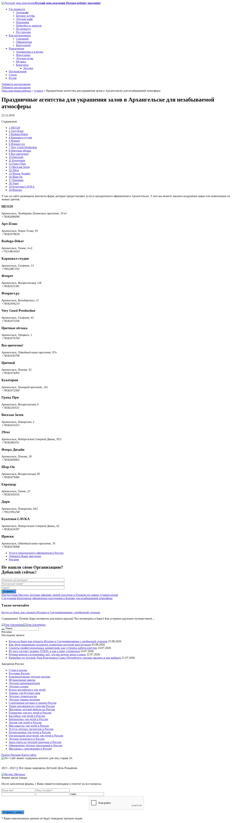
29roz (14, 170)
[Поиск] (2, 629)
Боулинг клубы (25, 15)
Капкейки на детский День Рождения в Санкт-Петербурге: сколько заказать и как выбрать (65, 657)
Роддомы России (19, 673)
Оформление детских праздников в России (35, 745)
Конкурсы (22, 64)
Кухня (12, 78)
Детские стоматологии (23, 696)
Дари (14, 183)
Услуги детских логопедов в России (31, 729)
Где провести (17, 9)
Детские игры (24, 58)
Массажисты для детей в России (29, 725)
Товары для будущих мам (24, 693)
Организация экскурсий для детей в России (36, 735)
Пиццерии (22, 22)
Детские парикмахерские (24, 683)
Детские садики (18, 686)
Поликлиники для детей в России (30, 732)
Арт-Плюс (16, 130)
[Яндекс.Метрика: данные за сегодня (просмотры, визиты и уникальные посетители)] (13, 774)
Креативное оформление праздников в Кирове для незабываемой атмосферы (56, 598)
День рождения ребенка (16, 90)
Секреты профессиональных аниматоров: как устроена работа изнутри (53, 647)
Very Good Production (23, 147)
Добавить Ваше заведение (25, 556)
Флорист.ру (17, 144)
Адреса (38, 90)
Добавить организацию (16, 84)
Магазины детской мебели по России (32, 709)
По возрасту (23, 28)
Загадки (28, 68)
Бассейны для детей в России (27, 715)
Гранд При (17, 163)
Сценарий (22, 38)
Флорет (14, 140)
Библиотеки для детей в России (28, 719)
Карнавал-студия (20, 137)
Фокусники (23, 55)
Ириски (15, 189)
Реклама (14, 559)
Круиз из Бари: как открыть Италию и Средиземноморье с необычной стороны (50, 612)
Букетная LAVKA (22, 186)
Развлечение (16, 48)
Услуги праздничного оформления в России (36, 552)
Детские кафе (24, 19)
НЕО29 (14, 127)
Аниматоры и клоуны (29, 51)
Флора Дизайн (19, 173)
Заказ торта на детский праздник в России (35, 742)
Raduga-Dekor (18, 134)
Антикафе (22, 12)
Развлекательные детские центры (29, 676)
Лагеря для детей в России (25, 722)
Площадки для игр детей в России (30, 712)
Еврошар (16, 180)
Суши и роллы (18, 670)
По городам (23, 32)
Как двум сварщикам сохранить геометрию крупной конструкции (50, 644)
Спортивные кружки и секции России (32, 702)
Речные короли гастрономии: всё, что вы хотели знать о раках (47, 654)
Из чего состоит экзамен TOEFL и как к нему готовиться (44, 651)
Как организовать (20, 35)
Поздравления (17, 71)
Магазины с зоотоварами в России (30, 748)
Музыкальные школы (22, 679)
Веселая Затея (19, 166)
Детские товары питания (24, 699)
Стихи (13, 74)
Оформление (24, 41)
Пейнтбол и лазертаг (29, 25)
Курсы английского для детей (27, 689)
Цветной (16, 157)
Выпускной (23, 45)
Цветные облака (20, 150)
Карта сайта (28, 754)
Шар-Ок (16, 176)
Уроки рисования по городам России (32, 706)
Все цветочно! (19, 153)
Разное (5, 754)
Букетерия (17, 160)
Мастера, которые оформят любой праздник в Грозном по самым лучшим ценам (59, 594)
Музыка (21, 61)
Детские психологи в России (27, 738)
